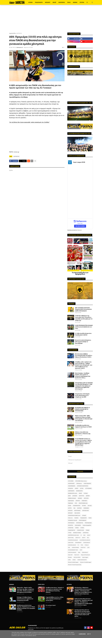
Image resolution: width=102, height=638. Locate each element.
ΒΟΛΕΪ (80, 493)
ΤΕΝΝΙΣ (87, 530)
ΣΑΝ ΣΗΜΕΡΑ (78, 525)
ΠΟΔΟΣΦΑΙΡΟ (83, 518)
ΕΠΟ (76, 503)
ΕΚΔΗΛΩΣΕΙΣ (71, 500)
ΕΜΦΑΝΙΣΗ (84, 500)
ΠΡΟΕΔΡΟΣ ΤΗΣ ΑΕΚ (72, 520)
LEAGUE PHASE (75, 547)
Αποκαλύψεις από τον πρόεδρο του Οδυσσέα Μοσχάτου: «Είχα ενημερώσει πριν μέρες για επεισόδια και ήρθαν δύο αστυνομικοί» (84, 386)
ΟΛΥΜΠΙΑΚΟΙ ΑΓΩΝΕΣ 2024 (74, 515)
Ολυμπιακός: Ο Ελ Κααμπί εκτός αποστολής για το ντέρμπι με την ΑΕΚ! (82, 395)
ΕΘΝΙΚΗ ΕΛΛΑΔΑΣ (72, 498)
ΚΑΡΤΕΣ (70, 508)
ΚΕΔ (74, 508)
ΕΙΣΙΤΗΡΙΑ (86, 498)
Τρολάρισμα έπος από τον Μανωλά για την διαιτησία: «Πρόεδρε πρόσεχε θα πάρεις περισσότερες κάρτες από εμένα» (83, 613)
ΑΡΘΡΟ (76, 488)
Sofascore (79, 230)
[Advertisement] (51, 19)
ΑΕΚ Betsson (79, 483)
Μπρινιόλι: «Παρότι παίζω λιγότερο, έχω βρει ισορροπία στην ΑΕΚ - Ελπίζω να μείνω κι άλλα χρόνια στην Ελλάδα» (25, 590)
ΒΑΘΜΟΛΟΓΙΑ (79, 490)
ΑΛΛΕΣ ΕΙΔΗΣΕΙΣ (87, 483)
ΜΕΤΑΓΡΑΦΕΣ (77, 510)
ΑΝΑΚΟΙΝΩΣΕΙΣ (71, 486)
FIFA (82, 545)
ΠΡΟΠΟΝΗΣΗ (71, 522)
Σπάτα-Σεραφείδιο (87, 525)
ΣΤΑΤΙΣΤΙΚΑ (70, 527)
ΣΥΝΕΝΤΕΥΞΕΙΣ (80, 530)
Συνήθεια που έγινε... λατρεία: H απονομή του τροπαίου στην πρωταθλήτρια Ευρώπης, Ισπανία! (55, 590)
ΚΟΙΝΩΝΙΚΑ (86, 508)
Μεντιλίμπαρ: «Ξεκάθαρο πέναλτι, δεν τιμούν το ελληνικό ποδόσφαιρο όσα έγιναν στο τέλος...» (82, 375)
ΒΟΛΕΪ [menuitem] (54, 2)
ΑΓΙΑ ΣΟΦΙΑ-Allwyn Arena (81, 481)
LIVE (88, 547)
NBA (79, 552)
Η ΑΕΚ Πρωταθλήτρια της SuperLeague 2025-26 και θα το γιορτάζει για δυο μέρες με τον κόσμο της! (83, 318)
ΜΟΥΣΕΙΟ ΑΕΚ (85, 510)
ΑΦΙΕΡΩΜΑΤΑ (71, 490)
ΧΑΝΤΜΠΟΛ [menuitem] (61, 2)
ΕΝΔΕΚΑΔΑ (70, 503)
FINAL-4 (86, 545)
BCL (88, 537)
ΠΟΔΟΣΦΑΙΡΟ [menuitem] (39, 2)
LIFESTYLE (83, 547)
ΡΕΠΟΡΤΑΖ (70, 525)
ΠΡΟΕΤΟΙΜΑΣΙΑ (82, 520)
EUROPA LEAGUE (72, 545)
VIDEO (74, 559)
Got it (89, 634)
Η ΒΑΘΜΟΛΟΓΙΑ (76, 505)
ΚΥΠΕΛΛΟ (70, 510)
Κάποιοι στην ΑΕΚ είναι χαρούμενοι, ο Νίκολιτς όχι (82, 432)
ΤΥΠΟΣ (69, 532)
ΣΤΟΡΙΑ (82, 527)
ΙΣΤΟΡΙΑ (84, 505)
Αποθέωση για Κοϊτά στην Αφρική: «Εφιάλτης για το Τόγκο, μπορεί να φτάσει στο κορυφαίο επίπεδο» (26, 608)
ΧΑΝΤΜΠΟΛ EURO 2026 (73, 535)
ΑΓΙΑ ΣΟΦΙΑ (70, 481)
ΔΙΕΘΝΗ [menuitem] (75, 2)
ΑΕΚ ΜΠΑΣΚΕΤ (71, 483)
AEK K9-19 (78, 537)
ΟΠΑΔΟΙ (84, 515)
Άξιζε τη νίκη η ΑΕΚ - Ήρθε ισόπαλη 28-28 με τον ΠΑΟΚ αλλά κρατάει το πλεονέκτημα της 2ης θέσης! (83, 418)
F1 (78, 545)
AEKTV (83, 537)
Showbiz (70, 557)
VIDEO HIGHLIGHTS (82, 559)
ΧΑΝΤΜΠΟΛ (19, 33)
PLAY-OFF (70, 554)
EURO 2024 (70, 542)
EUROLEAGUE (86, 542)
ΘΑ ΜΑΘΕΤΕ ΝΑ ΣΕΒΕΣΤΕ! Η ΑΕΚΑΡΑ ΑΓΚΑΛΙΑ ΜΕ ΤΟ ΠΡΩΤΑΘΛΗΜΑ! (82, 409)
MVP (81, 550)
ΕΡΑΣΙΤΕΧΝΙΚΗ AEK (83, 503)
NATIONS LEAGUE (72, 552)
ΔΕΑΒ (69, 495)
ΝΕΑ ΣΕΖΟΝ (77, 513)
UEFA (69, 559)
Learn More (82, 634)
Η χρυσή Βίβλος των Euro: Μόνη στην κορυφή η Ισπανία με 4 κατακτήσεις (54, 598)
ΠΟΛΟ (90, 518)
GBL (69, 547)
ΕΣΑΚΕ (69, 505)
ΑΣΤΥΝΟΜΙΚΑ (88, 488)
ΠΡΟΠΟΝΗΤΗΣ (79, 522)
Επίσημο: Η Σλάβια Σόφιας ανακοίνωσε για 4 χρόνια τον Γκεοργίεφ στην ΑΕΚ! (25, 598)
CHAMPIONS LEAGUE (73, 540)
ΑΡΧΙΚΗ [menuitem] (30, 2)
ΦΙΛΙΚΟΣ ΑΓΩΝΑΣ (77, 532)
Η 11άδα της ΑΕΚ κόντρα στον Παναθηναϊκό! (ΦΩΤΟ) (83, 334)
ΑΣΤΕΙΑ (81, 488)
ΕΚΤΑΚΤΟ (78, 500)
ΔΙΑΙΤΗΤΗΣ (81, 495)
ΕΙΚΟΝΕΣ (80, 498)
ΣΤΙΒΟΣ (77, 527)
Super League (85, 557)
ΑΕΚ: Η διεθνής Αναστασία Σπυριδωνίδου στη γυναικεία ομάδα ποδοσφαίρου (83, 309)
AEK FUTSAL (71, 537)
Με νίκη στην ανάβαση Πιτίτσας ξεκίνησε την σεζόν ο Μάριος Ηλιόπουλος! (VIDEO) (83, 355)
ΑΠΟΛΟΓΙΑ (70, 488)
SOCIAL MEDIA (77, 557)
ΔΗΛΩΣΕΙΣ (75, 495)
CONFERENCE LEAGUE (85, 540)
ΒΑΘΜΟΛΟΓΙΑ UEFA (72, 493)
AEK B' (88, 535)
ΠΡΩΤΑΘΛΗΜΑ (88, 522)
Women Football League (73, 562)
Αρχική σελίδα (12, 33)
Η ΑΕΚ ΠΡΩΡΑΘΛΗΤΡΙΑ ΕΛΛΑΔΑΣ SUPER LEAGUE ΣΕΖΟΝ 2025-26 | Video (84, 327)
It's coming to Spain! (51, 605)
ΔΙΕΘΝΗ (88, 495)
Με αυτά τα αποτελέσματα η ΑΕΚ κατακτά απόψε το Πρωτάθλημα (83, 341)
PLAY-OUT (77, 554)
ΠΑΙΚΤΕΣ (76, 518)
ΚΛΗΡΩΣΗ (79, 508)
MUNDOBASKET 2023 (73, 550)
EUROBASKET (78, 542)
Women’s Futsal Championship (74, 564)
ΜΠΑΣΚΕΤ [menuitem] (47, 2)
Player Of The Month (85, 554)
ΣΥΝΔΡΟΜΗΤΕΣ (71, 530)
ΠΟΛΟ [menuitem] (69, 2)
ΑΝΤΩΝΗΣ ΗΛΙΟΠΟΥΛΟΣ (82, 486)
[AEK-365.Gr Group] (86, 38)
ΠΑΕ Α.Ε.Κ (70, 518)
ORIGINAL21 (85, 552)
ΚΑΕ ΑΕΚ (89, 505)
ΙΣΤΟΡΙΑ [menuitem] (82, 2)
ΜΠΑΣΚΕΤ (70, 513)
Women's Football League (85, 562)
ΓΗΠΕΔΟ (85, 493)
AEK (84, 535)
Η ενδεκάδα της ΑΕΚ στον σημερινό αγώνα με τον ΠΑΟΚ (83, 426)
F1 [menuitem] (87, 2)
